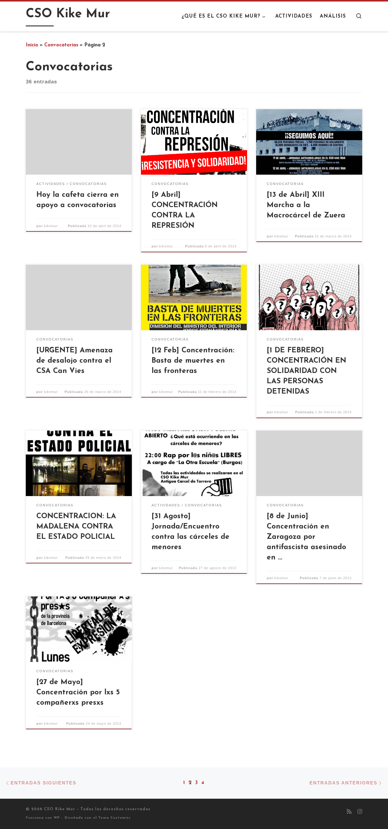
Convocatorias (61, 45)
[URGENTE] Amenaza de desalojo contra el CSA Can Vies (74, 361)
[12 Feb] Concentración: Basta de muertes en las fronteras (193, 361)
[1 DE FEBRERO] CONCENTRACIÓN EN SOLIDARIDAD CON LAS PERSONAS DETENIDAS (306, 371)
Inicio (32, 45)
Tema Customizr (114, 818)
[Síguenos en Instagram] (359, 812)
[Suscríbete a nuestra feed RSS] (349, 812)
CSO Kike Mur (59, 809)
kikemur (51, 226)
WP (57, 818)
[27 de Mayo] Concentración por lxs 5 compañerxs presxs (78, 692)
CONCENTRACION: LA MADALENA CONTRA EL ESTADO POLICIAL (76, 527)
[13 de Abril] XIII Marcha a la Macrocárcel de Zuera (306, 205)
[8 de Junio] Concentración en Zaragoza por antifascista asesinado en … (306, 537)
